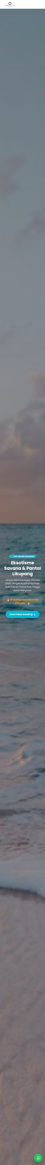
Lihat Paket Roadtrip (21, 614)
